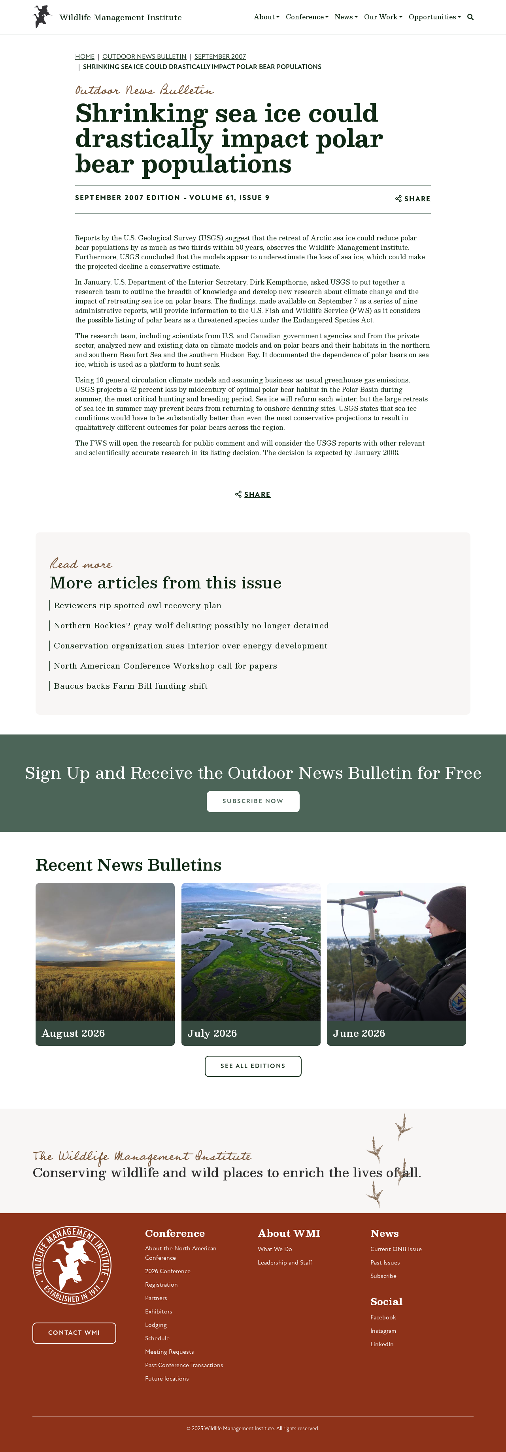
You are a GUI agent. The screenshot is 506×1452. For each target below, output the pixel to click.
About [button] (264, 16)
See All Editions (253, 1066)
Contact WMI (74, 1333)
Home (84, 57)
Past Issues (385, 1263)
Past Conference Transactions (184, 1365)
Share (417, 199)
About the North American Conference (181, 1253)
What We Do (275, 1249)
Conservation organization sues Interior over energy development (191, 645)
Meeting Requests (169, 1352)
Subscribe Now (253, 801)
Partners (156, 1298)
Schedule (157, 1339)
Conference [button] (305, 16)
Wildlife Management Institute (120, 17)
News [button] (344, 16)
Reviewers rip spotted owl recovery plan (138, 605)
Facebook (383, 1318)
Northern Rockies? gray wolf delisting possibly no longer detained (191, 625)
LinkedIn (382, 1344)
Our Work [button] (381, 16)
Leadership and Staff (285, 1263)
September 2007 (220, 57)
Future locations (167, 1379)
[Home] (45, 17)
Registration (161, 1285)
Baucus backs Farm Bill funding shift (131, 685)
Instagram (383, 1331)
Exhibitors (158, 1312)
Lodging (156, 1325)
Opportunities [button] (432, 16)
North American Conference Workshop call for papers (166, 665)
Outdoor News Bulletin (144, 57)
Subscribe (383, 1276)
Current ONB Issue (396, 1249)
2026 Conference (168, 1271)
